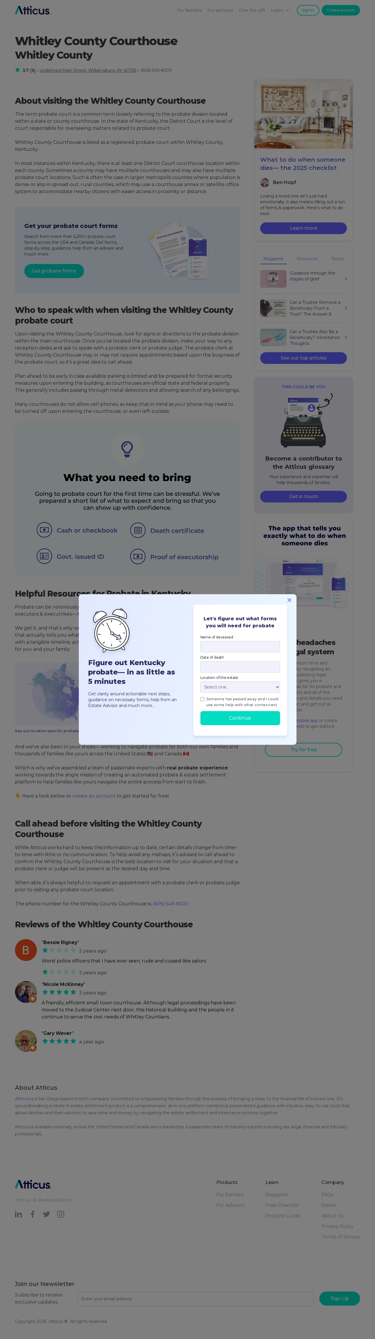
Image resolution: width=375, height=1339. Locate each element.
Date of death (212, 657)
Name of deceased (216, 637)
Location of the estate (219, 677)
